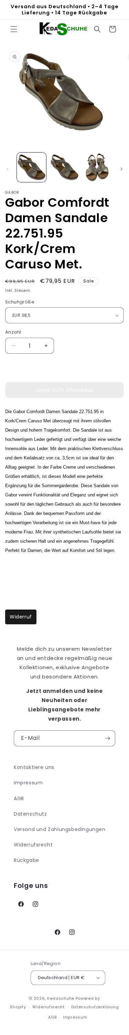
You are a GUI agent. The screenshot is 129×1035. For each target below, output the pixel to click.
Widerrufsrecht (33, 844)
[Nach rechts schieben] (121, 169)
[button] (13, 29)
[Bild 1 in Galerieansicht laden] (31, 167)
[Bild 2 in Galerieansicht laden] (64, 167)
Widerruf (21, 616)
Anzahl (13, 332)
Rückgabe (26, 860)
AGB (19, 798)
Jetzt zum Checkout (64, 390)
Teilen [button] (20, 570)
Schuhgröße (19, 302)
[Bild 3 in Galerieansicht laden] (97, 167)
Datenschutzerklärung (95, 1007)
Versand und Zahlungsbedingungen (60, 829)
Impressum (28, 782)
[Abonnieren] (107, 738)
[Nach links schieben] (7, 169)
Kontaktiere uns (34, 767)
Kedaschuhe (60, 998)
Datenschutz (30, 813)
